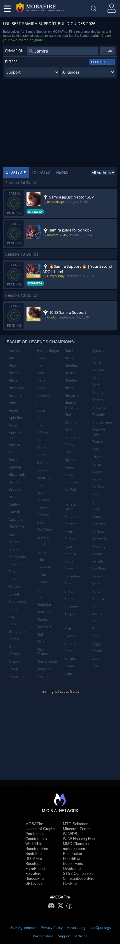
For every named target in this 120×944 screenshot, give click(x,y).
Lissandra (44, 567)
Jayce (41, 410)
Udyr (96, 449)
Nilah (68, 387)
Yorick (97, 591)
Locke (41, 574)
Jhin (40, 417)
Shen (68, 598)
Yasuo (97, 576)
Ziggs (96, 643)
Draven (15, 564)
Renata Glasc (70, 506)
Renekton (72, 516)
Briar (13, 496)
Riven (68, 531)
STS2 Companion (78, 873)
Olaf (67, 414)
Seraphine (72, 576)
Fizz (12, 616)
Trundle (98, 414)
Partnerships (43, 935)
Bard (13, 459)
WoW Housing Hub (79, 839)
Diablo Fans (73, 863)
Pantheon (72, 437)
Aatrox (14, 350)
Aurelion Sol (15, 435)
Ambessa (16, 387)
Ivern (41, 380)
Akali (13, 365)
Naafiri (42, 676)
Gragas (15, 653)
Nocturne (72, 395)
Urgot (97, 456)
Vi (93, 501)
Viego (96, 508)
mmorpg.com (74, 849)
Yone (96, 583)
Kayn (41, 492)
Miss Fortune (43, 651)
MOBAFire (34, 824)
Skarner (70, 635)
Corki (13, 534)
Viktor (97, 516)
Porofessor (34, 834)
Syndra (98, 350)
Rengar (70, 523)
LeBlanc (43, 537)
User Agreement (22, 927)
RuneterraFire (36, 849)
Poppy (69, 444)
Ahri (12, 358)
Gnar (13, 646)
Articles (81, 935)
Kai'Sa (42, 440)
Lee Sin (42, 544)
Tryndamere (102, 422)
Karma (42, 454)
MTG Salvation (75, 824)
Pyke (68, 452)
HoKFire (70, 883)
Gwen (13, 668)
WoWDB (70, 834)
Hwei (41, 358)
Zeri (95, 635)
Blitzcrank (17, 474)
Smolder (71, 643)
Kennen (43, 499)
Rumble (70, 538)
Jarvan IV (44, 395)
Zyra (96, 665)
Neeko (69, 372)
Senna (69, 568)
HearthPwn (72, 858)
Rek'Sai (70, 489)
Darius (14, 541)
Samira (70, 553)
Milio (41, 641)
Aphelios (16, 417)
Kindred (43, 514)
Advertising (76, 927)
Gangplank (17, 631)
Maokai (43, 619)
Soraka (70, 658)
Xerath (97, 561)
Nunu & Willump (70, 405)
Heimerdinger (48, 350)
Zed (95, 628)
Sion (67, 621)
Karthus (43, 462)
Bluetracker (72, 853)
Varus (97, 464)
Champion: (14, 50)
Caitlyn (14, 504)
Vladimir (99, 523)
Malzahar (44, 611)
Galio (13, 623)
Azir (12, 452)
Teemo (98, 392)
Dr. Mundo (17, 556)
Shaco (69, 591)
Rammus (71, 482)
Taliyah (98, 370)
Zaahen (98, 613)
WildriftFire (34, 844)
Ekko (12, 571)
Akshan (15, 372)
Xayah (97, 553)
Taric (96, 384)
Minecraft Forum (77, 829)
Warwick (99, 538)
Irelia (41, 372)
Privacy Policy (52, 927)
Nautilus (71, 365)
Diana (13, 549)
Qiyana (70, 459)
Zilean (97, 650)
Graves (14, 661)
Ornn (68, 429)
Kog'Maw (44, 529)
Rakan (69, 474)
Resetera (32, 863)
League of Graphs (40, 829)
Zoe (95, 658)
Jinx (39, 425)
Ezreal (14, 594)
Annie (13, 410)
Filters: (11, 61)
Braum (14, 489)
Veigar (97, 479)
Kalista (42, 447)
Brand (14, 482)
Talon (96, 377)
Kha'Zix (42, 507)
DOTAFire (33, 858)
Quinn (69, 467)
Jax (39, 402)
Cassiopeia (18, 519)
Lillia (40, 559)
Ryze (68, 546)
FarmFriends (36, 868)
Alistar (14, 380)
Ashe (13, 425)
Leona (42, 552)
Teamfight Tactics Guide (60, 691)
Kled (40, 522)
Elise (12, 578)
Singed (69, 613)
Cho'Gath (16, 526)
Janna (41, 387)
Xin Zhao (99, 568)
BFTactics (34, 883)
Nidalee (70, 380)
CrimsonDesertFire (78, 878)
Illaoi (40, 365)
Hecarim (16, 676)
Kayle (41, 485)
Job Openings (100, 927)
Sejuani (70, 561)
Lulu (40, 589)
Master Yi (44, 626)
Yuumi (97, 606)
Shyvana (71, 606)
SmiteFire (33, 853)
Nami (68, 350)
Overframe (72, 868)
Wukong (98, 546)
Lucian (42, 581)
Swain (69, 665)
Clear (107, 51)
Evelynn (15, 586)
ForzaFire (33, 873)
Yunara (98, 598)
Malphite (44, 604)
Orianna (70, 422)
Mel (40, 634)
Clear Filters (102, 62)
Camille (15, 511)
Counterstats (36, 839)
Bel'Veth (15, 467)
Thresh (98, 399)
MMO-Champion (76, 844)
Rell (67, 496)
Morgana (44, 668)
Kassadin (44, 470)
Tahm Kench (97, 360)
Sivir (67, 628)
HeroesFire (34, 878)
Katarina (43, 477)
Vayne (97, 471)
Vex (95, 494)
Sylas (68, 673)
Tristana (99, 407)
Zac (95, 621)
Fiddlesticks (18, 601)
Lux (39, 597)
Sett (67, 583)
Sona (68, 650)
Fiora (13, 609)
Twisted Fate (98, 432)
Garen (14, 638)
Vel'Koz (98, 486)
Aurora (14, 444)
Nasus (69, 358)
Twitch (97, 441)
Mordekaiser (47, 661)
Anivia (14, 402)
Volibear (99, 531)
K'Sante (43, 432)
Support (64, 935)
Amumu (15, 395)
